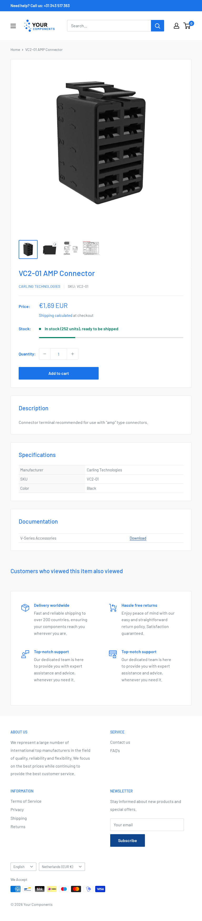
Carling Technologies (39, 286)
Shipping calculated (55, 315)
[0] (187, 26)
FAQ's (115, 750)
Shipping (19, 818)
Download (138, 538)
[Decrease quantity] (44, 353)
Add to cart (58, 373)
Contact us (120, 741)
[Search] (157, 25)
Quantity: (27, 353)
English (18, 866)
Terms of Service (26, 800)
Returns (18, 826)
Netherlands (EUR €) (57, 866)
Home (15, 49)
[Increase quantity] (72, 353)
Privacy (17, 809)
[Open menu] (13, 26)
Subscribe (127, 840)
